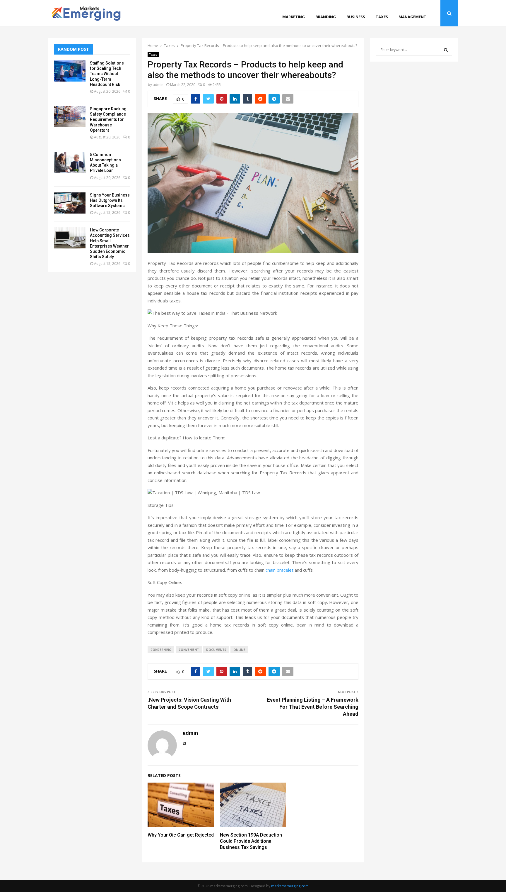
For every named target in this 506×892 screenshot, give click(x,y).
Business (355, 16)
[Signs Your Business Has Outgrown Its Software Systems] (70, 203)
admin (158, 84)
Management (412, 16)
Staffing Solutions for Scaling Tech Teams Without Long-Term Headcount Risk (107, 74)
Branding (325, 16)
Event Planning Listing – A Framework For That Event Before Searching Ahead (312, 707)
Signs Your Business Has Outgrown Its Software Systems (110, 200)
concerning (161, 650)
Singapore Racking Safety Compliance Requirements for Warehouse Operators (108, 119)
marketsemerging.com (290, 885)
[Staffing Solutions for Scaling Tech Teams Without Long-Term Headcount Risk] (70, 71)
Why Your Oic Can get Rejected (181, 835)
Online (239, 650)
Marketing (293, 16)
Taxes (382, 16)
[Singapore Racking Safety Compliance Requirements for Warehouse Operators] (70, 116)
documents (216, 650)
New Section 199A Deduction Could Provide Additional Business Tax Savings (251, 841)
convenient (189, 650)
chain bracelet (279, 570)
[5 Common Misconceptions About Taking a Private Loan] (70, 162)
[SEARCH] (446, 50)
